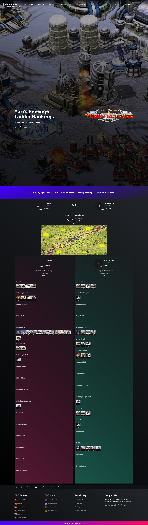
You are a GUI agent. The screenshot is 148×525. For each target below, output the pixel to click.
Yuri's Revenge (25, 127)
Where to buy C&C (79, 5)
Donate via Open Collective (105, 192)
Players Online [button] (113, 5)
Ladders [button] (51, 5)
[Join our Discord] (125, 505)
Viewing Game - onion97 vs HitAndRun (47, 487)
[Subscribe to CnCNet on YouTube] (112, 505)
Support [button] (128, 5)
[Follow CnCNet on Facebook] (106, 505)
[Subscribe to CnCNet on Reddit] (115, 505)
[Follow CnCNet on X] (109, 505)
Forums (41, 5)
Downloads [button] (29, 5)
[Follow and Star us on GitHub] (122, 505)
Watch (62, 5)
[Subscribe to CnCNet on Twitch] (119, 505)
